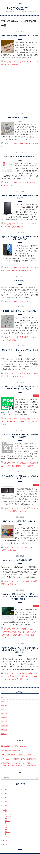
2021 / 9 (7, 818)
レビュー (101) (6, 697)
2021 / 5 (7, 827)
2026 (5, 789)
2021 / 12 (8, 812)
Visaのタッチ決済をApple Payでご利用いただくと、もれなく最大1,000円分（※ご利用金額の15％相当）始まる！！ (20, 596)
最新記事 (20, 740)
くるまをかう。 (20, 280)
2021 (5, 810)
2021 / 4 (7, 829)
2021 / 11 (8, 814)
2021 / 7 (7, 823)
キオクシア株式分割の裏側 (10, 750)
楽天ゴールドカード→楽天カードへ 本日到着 (20, 36)
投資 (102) (4, 701)
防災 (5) (4, 734)
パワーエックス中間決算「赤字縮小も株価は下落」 (19, 759)
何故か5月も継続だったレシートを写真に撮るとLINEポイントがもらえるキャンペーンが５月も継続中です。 (20, 650)
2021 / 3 (7, 832)
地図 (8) (4, 705)
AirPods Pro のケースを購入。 (20, 117)
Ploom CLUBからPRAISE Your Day (13, 746)
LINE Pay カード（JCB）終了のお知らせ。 (20, 521)
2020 (5, 840)
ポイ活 (36, 395)
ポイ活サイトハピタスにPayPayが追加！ (20, 156)
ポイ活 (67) (5, 717)
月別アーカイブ (20, 784)
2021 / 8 (7, 821)
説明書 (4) (4, 730)
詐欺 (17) (4, 721)
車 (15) (3, 709)
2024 (5, 797)
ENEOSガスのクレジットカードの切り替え (20, 311)
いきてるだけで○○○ (20, 8)
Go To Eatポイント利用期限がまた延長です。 (20, 560)
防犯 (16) (4, 713)
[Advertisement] (20, 89)
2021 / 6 (7, 825)
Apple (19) (4, 726)
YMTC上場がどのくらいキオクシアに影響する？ (18, 755)
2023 (5, 802)
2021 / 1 (7, 836)
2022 (5, 806)
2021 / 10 (8, 816)
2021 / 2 (7, 834)
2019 (5, 844)
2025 (5, 793)
